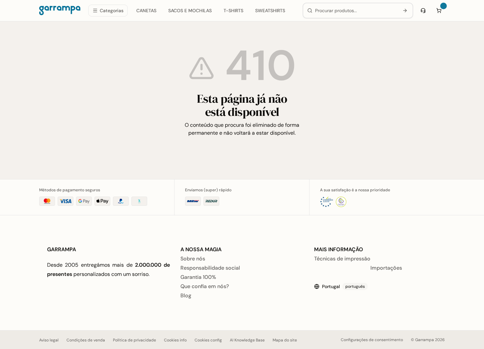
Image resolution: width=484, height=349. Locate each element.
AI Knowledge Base (247, 340)
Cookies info (175, 340)
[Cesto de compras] (439, 10)
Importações (386, 267)
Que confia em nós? (204, 286)
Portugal (343, 286)
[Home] (59, 10)
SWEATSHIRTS (270, 10)
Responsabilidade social (210, 267)
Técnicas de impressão (342, 258)
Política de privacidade (134, 340)
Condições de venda (86, 340)
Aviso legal (49, 340)
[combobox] (355, 10)
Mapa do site (285, 340)
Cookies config (208, 340)
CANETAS (146, 10)
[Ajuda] (423, 10)
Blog (185, 295)
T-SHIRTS (233, 10)
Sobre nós (192, 258)
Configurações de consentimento (372, 339)
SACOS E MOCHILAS (190, 10)
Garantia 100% (198, 277)
